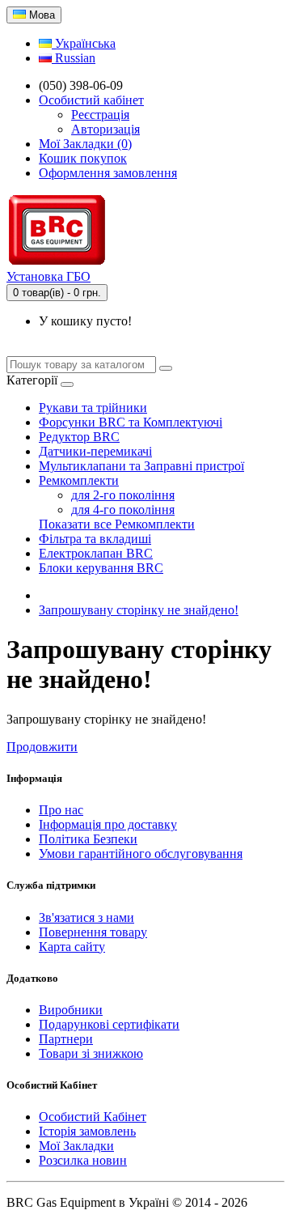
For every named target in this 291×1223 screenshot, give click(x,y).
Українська (84, 43)
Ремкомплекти (79, 480)
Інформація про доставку (108, 824)
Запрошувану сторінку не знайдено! (138, 610)
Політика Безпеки (88, 839)
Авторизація (105, 129)
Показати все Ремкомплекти (117, 524)
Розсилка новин (83, 1160)
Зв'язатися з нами (86, 917)
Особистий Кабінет (92, 1116)
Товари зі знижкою (91, 1053)
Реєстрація (100, 114)
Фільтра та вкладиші (95, 539)
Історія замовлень (87, 1131)
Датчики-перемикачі (95, 451)
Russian (73, 58)
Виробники (71, 1010)
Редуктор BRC (79, 437)
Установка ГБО (48, 276)
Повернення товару (93, 932)
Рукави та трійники (93, 407)
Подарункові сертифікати (109, 1024)
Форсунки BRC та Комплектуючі (130, 422)
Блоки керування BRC (101, 568)
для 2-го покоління (123, 495)
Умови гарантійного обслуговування (140, 853)
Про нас (61, 810)
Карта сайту (72, 946)
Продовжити (42, 747)
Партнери (66, 1039)
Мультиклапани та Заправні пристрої (141, 466)
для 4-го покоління (123, 509)
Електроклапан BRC (96, 553)
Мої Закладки (76, 1146)
